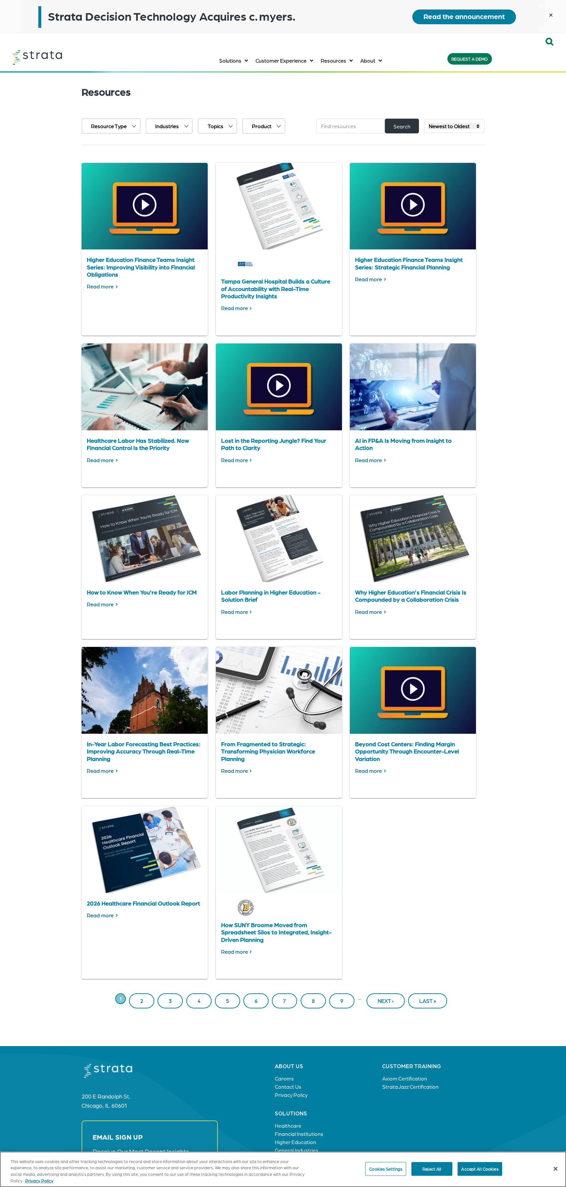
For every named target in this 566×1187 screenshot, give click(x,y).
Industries (167, 126)
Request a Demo (469, 58)
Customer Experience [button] (281, 60)
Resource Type (109, 126)
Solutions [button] (230, 60)
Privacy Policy (39, 1180)
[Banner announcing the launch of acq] (283, 16)
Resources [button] (333, 60)
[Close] (555, 1168)
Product (262, 126)
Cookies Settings (385, 1168)
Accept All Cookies (479, 1168)
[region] (283, 1169)
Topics (215, 126)
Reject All (432, 1168)
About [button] (367, 60)
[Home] (54, 57)
